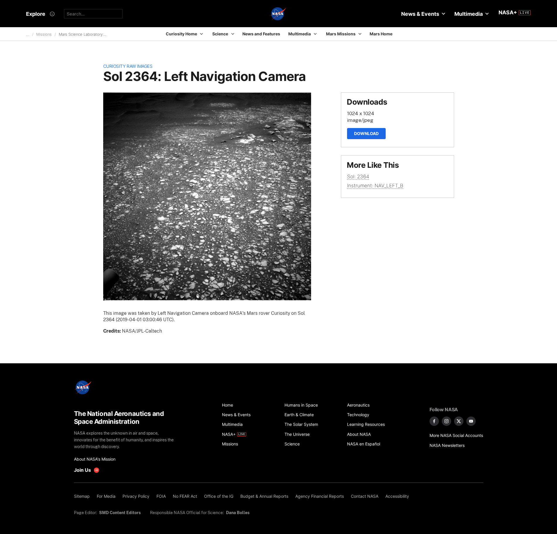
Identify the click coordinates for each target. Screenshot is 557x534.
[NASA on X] (458, 421)
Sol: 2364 (358, 176)
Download (366, 133)
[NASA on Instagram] (446, 421)
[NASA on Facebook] (434, 421)
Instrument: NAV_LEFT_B (375, 186)
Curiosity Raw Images (128, 66)
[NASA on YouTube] (471, 421)
